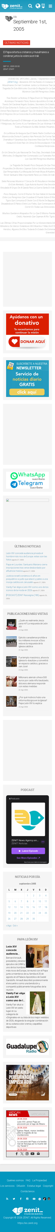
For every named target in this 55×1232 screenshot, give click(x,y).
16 (33, 907)
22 (27, 913)
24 (39, 913)
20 (15, 913)
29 (27, 919)
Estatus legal (34, 1185)
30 (33, 919)
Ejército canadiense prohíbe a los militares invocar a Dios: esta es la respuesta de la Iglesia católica (33, 642)
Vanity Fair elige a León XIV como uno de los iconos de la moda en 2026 (16, 1000)
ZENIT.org (12, 82)
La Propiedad (39, 1180)
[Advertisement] (27, 279)
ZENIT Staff (8, 69)
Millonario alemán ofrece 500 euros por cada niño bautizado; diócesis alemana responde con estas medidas (34, 682)
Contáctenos (28, 1191)
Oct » (15, 925)
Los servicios (7, 1185)
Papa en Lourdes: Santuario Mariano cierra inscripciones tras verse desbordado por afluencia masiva (26, 567)
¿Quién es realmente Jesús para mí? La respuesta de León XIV (33, 623)
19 (9, 913)
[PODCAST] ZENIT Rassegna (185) (22, 595)
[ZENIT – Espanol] (15, 6)
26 (9, 919)
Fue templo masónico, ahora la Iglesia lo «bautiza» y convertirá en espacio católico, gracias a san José (34, 662)
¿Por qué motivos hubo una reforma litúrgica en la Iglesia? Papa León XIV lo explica (33, 700)
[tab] (17, 1114)
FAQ (28, 1180)
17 (39, 907)
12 (9, 907)
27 (15, 919)
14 (21, 907)
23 (33, 913)
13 (15, 907)
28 (21, 919)
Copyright (48, 1185)
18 (46, 907)
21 (21, 913)
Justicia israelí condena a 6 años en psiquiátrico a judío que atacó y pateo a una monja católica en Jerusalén (27, 579)
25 (46, 913)
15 (27, 907)
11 (46, 901)
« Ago (8, 925)
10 (39, 901)
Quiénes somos (15, 1180)
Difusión (21, 1185)
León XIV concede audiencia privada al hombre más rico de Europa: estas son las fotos (26, 556)
